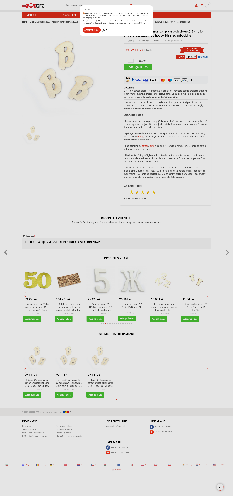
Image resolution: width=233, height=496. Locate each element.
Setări (105, 30)
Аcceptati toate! (91, 30)
